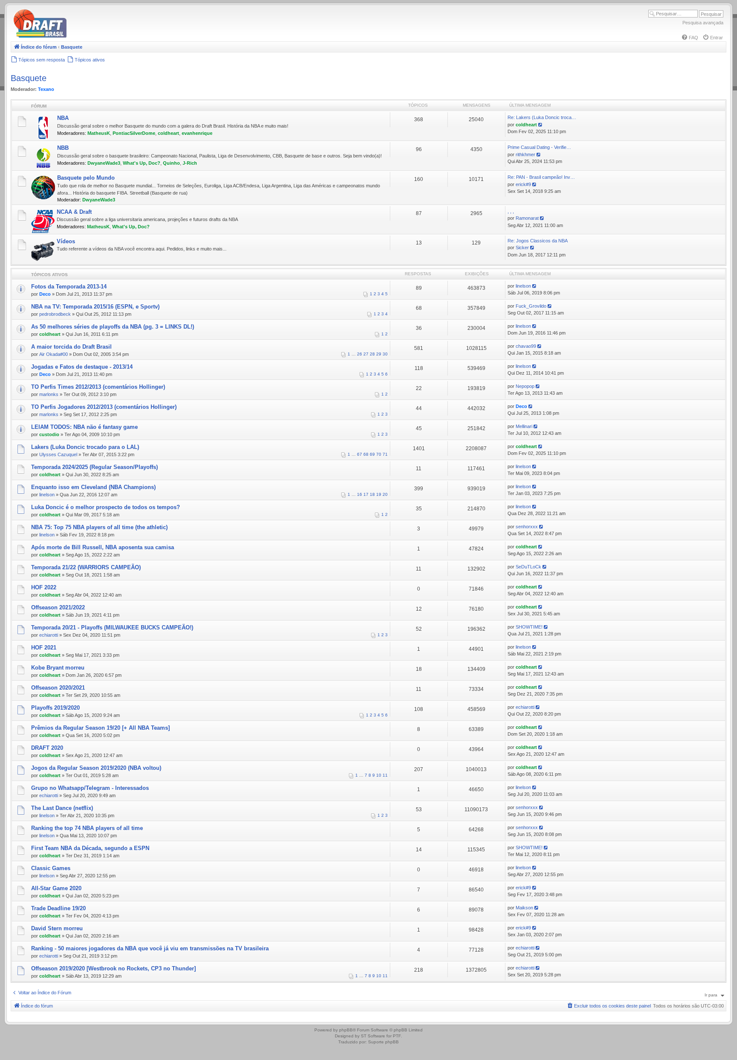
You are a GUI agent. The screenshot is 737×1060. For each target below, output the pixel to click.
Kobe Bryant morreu (57, 667)
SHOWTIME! (529, 626)
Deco (45, 294)
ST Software (373, 1036)
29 (378, 354)
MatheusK (98, 133)
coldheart (168, 133)
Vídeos (66, 241)
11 (385, 775)
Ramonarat (527, 218)
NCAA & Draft (74, 212)
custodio (49, 434)
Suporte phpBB (383, 1042)
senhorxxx (527, 526)
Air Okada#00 (53, 354)
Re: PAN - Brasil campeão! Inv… (541, 177)
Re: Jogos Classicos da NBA (538, 240)
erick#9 (523, 184)
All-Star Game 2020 (56, 888)
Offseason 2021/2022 (58, 607)
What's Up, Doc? (141, 163)
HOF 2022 (43, 587)
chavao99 (526, 346)
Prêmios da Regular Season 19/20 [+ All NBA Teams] (100, 728)
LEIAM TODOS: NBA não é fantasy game (84, 427)
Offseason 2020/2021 (58, 687)
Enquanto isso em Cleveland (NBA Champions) (93, 487)
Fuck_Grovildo (531, 306)
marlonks (48, 394)
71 (385, 454)
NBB (63, 148)
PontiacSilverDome (134, 133)
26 (359, 354)
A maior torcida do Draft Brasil (71, 347)
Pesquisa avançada (702, 22)
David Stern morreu (57, 928)
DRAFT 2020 (47, 748)
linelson (523, 285)
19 (378, 494)
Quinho (171, 163)
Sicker (522, 247)
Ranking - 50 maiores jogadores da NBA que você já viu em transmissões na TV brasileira (150, 948)
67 (359, 454)
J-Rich (190, 163)
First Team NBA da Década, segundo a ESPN (90, 848)
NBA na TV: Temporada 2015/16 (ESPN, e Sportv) (95, 306)
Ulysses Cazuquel (58, 454)
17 (365, 494)
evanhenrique (197, 133)
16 (359, 494)
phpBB (346, 1030)
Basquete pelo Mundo (86, 178)
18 (372, 494)
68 (365, 454)
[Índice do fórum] (77, 36)
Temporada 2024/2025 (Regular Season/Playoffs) (94, 467)
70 (378, 454)
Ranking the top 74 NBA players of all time (87, 828)
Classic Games (50, 868)
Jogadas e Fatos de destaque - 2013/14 (82, 367)
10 (378, 775)
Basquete (28, 78)
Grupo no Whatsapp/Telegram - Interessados (90, 788)
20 (385, 494)
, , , (511, 211)
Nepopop (525, 386)
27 (365, 354)
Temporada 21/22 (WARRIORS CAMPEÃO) (86, 567)
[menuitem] (689, 37)
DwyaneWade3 (103, 163)
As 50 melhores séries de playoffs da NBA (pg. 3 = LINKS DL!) (112, 326)
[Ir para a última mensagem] (535, 285)
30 (385, 354)
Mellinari (524, 426)
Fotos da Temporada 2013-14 (69, 286)
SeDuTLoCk (528, 566)
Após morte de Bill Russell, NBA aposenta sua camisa (102, 547)
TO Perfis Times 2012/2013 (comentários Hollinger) (98, 387)
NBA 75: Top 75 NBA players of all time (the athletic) (99, 527)
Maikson (524, 907)
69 (372, 454)
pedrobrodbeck (55, 314)
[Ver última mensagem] (541, 124)
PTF (397, 1036)
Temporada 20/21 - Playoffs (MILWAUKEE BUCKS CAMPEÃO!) (112, 627)
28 (372, 354)
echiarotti (48, 635)
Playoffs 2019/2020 (55, 708)
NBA (63, 118)
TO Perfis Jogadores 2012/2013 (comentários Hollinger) (104, 407)
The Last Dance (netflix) (62, 808)
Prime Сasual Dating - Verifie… (539, 147)
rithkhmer (525, 154)
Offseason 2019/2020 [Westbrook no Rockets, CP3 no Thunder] (113, 968)
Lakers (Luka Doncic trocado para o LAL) (85, 447)
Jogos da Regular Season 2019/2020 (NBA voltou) (96, 768)
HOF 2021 (43, 647)
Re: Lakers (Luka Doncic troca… (542, 117)
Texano (46, 89)
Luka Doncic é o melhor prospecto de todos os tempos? (105, 507)
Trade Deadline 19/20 (58, 908)
